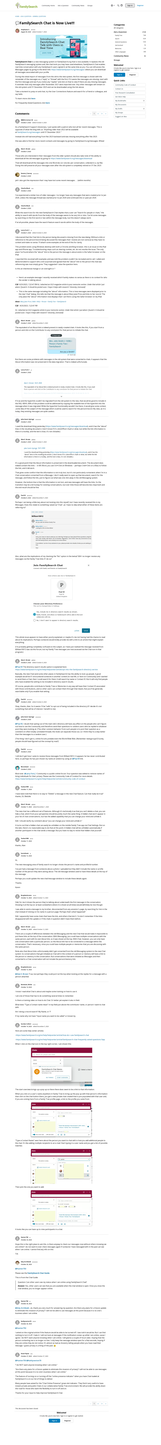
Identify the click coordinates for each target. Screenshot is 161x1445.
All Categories (119, 28)
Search (130, 39)
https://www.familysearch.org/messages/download (71, 158)
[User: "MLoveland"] (17, 768)
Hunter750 (24, 1237)
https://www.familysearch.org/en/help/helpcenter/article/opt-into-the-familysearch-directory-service (56, 669)
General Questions (130, 42)
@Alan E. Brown (21, 974)
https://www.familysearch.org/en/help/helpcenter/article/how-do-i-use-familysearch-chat (52, 1035)
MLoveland (24, 767)
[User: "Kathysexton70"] (17, 1322)
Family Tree (130, 35)
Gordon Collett (26, 1024)
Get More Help (120, 97)
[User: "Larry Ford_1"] (17, 231)
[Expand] (61, 396)
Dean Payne (25, 1353)
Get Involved (130, 45)
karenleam (25, 853)
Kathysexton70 (26, 1321)
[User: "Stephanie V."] (17, 31)
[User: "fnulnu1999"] (17, 788)
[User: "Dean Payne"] (17, 1355)
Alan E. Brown (25, 149)
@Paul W (19, 667)
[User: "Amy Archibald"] (17, 1263)
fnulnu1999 (25, 787)
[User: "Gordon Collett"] (17, 1025)
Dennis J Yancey (26, 173)
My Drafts (129, 109)
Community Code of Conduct (125, 85)
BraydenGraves (26, 895)
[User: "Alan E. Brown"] (17, 150)
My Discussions (120, 105)
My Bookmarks (129, 101)
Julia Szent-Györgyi (27, 419)
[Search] (118, 5)
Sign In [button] (54, 1421)
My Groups (119, 113)
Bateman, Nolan (26, 984)
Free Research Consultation (125, 93)
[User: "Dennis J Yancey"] (17, 174)
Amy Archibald (26, 1262)
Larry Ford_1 (25, 230)
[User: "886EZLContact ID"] (17, 121)
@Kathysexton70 (34, 1360)
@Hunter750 (20, 1268)
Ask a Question (130, 32)
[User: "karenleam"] (17, 854)
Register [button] (67, 1421)
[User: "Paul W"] (17, 496)
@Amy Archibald (22, 1308)
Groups (117, 60)
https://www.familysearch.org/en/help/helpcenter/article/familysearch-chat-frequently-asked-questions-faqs (60, 1039)
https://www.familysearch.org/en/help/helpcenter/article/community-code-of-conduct (50, 779)
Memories (130, 48)
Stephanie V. (25, 30)
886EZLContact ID (27, 120)
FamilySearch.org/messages (28, 132)
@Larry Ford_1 (30, 773)
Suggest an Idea (121, 116)
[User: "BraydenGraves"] (17, 896)
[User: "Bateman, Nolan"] (17, 986)
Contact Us (119, 89)
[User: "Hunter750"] (17, 1238)
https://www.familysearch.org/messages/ (68, 69)
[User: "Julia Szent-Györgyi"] (17, 420)
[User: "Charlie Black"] (17, 189)
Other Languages (130, 52)
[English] (27, 5)
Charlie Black (25, 188)
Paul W (23, 495)
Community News (130, 56)
